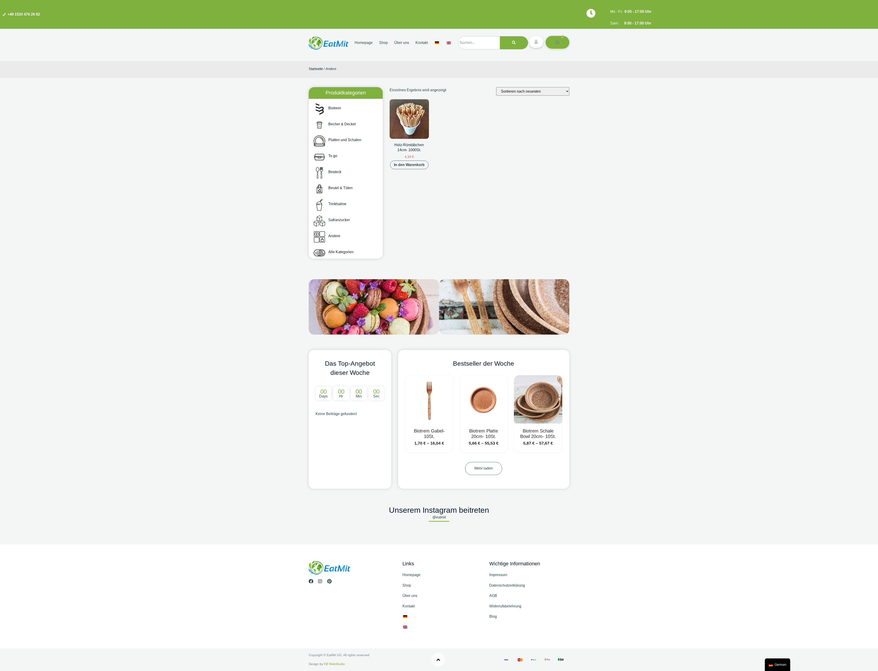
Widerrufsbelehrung (505, 606)
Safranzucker (339, 220)
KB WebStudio (334, 664)
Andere (334, 236)
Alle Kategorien (340, 252)
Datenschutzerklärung (507, 585)
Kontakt (421, 43)
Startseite (316, 69)
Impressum (498, 575)
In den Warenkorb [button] (409, 165)
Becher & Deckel (342, 124)
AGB (493, 596)
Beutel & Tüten (340, 188)
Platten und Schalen (344, 140)
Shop (383, 43)
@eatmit (439, 517)
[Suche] (514, 42)
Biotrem (334, 108)
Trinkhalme (337, 204)
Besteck (334, 172)
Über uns (401, 43)
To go (332, 156)
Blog (493, 616)
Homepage (364, 43)
